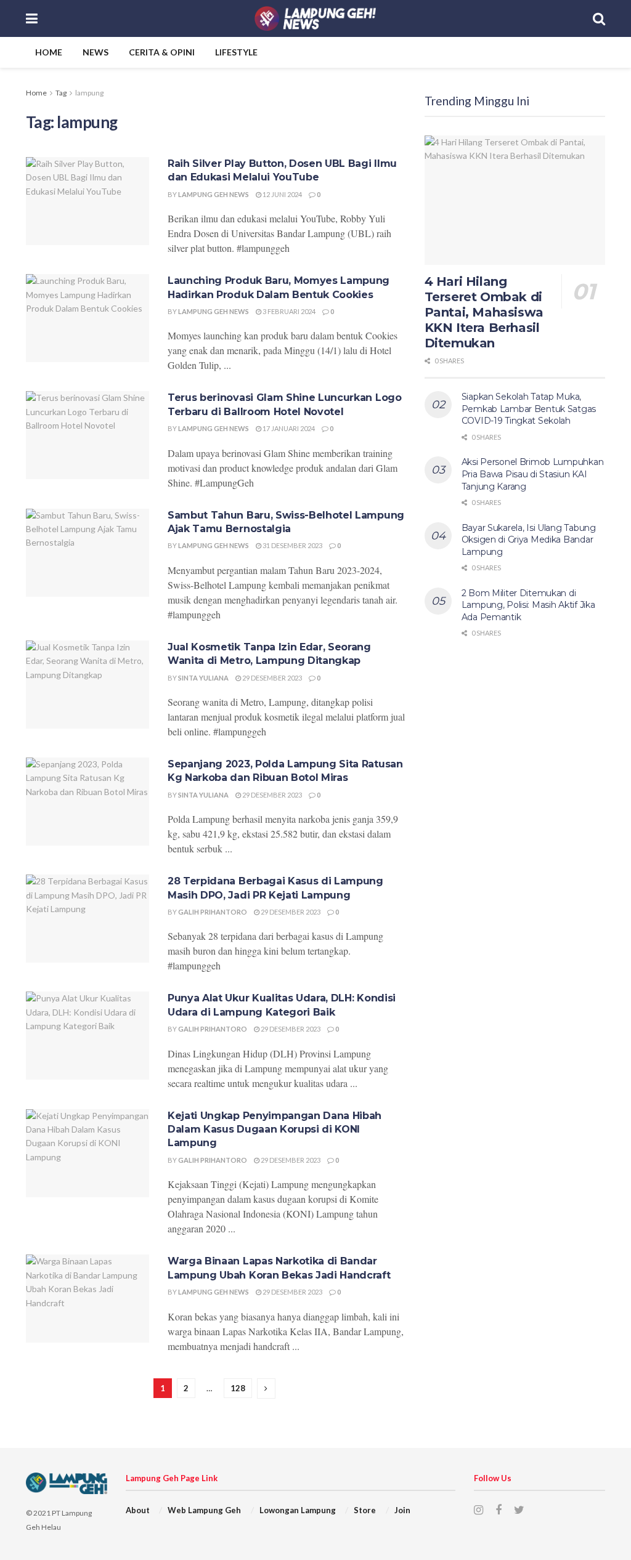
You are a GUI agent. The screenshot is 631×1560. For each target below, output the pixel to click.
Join (402, 1510)
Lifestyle (236, 52)
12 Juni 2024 (281, 194)
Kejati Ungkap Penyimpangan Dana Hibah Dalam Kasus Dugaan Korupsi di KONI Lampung (274, 1129)
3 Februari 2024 (288, 311)
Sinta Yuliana (203, 678)
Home (48, 52)
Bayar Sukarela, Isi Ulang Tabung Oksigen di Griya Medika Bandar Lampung (529, 539)
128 (237, 1388)
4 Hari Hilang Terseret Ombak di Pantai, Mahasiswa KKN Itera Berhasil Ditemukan (484, 312)
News (95, 52)
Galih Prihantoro (212, 912)
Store (365, 1510)
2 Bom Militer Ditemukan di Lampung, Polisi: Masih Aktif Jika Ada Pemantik (528, 605)
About (138, 1510)
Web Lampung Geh (204, 1510)
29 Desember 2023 (271, 678)
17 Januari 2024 (288, 428)
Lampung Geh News (213, 194)
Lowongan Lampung (297, 1510)
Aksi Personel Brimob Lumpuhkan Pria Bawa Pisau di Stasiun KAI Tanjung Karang (533, 473)
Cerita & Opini (162, 52)
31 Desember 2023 (291, 545)
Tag (61, 92)
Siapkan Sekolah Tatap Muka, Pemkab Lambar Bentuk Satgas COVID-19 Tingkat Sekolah (529, 408)
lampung (89, 92)
